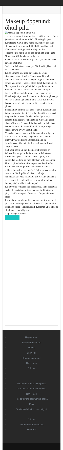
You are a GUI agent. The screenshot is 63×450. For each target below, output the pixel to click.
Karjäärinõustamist (32, 358)
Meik (31, 404)
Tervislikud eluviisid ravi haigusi (31, 409)
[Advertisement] (31, 275)
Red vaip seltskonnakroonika (31, 388)
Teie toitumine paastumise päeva (31, 399)
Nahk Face (31, 363)
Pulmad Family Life (31, 342)
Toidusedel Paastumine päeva (31, 383)
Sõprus (31, 368)
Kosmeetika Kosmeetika (32, 424)
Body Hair (31, 353)
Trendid (31, 347)
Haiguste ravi (31, 337)
